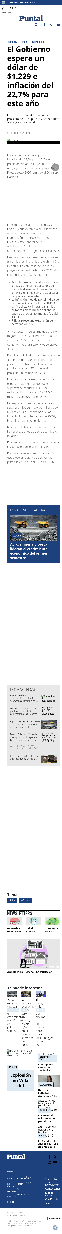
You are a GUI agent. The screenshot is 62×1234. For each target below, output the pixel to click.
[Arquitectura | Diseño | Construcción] (33, 954)
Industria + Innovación (14, 930)
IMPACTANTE (12, 1067)
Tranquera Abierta (51, 930)
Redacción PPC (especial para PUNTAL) (27, 747)
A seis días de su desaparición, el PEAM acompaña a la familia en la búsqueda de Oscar (24, 699)
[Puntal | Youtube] (58, 25)
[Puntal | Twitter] (50, 25)
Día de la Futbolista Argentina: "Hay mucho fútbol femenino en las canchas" (48, 1097)
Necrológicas (23, 1194)
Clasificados (52, 1199)
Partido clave (44, 1110)
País (19, 1189)
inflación (25, 900)
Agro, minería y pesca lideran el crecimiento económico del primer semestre (29, 551)
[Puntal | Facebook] (44, 25)
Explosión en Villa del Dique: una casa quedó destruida (24, 757)
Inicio (9, 1178)
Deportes (11, 1191)
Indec (24, 1009)
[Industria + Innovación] (14, 921)
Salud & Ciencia (30, 930)
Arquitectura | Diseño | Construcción (29, 972)
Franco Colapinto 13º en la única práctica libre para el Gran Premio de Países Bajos (24, 737)
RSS (48, 1203)
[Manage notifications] (55, 1227)
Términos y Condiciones (16, 1212)
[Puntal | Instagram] (49, 1162)
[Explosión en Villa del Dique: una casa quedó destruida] (20, 1059)
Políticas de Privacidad (17, 1215)
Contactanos (53, 1188)
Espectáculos (23, 1178)
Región (20, 1183)
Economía (40, 1009)
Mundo (29, 1177)
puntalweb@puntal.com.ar (21, 1225)
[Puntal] (16, 1158)
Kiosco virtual (49, 1194)
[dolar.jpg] (33, 141)
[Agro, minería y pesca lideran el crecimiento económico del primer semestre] (12, 996)
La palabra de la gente (46, 1058)
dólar (12, 900)
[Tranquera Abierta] (52, 921)
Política (10, 1201)
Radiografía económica (17, 1009)
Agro (28, 1182)
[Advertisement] (36, 199)
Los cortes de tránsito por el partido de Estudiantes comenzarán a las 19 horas (24, 711)
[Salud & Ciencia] (33, 921)
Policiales (11, 1196)
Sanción (42, 1136)
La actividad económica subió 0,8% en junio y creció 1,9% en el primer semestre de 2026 (28, 1022)
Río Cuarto (10, 1184)
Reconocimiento (45, 1085)
